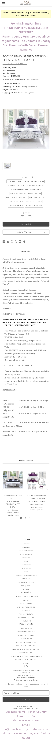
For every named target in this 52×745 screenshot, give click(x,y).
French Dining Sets (26, 554)
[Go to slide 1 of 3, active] (21, 518)
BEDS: (26, 177)
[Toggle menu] (3, 3)
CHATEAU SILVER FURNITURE (26, 660)
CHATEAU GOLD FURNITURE (26, 646)
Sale (26, 572)
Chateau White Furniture (26, 642)
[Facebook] (4, 241)
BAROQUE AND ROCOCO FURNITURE (26, 649)
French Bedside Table (26, 551)
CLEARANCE (26, 621)
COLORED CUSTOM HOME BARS (26, 597)
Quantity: (26, 213)
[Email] (8, 241)
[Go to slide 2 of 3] (25, 518)
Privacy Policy (26, 586)
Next (46, 489)
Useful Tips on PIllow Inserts (26, 575)
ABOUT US (26, 579)
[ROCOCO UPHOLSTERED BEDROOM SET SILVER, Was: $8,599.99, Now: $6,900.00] (13, 479)
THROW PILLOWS (26, 614)
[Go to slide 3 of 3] (29, 518)
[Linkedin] (20, 241)
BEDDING (26, 611)
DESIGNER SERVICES (26, 617)
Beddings (26, 547)
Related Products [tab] (26, 460)
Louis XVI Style (26, 628)
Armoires (26, 544)
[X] (16, 241)
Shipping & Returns (26, 582)
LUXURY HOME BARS (26, 635)
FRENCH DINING (26, 639)
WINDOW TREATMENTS (26, 607)
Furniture (26, 558)
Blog (26, 561)
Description (26, 251)
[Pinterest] (24, 241)
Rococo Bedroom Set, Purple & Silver (36, 500)
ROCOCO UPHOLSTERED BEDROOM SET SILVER (13, 503)
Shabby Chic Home (26, 653)
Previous (3, 489)
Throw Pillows (26, 565)
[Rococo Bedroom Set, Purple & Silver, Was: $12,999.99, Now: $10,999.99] (36, 479)
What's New (26, 568)
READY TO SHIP (26, 604)
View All (26, 663)
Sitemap (26, 589)
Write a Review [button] (32, 80)
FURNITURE (26, 600)
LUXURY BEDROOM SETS (26, 632)
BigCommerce (30, 706)
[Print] (12, 241)
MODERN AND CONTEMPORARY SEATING (26, 656)
